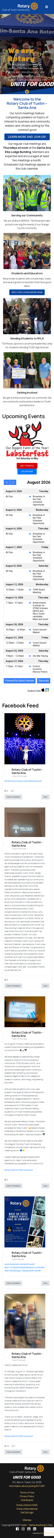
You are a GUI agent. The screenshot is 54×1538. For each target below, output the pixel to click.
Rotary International (27, 1508)
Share (45, 797)
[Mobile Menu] (46, 6)
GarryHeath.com (47, 1533)
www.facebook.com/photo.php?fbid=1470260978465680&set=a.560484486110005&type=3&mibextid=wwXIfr (24, 1267)
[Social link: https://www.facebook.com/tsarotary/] (18, 1529)
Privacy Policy (27, 1496)
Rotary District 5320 (27, 1505)
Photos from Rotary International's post (23, 781)
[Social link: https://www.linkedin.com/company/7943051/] (36, 1529)
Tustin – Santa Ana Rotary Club (36, 1525)
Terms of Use (27, 1492)
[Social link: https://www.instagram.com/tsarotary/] (24, 1529)
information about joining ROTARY (27, 1486)
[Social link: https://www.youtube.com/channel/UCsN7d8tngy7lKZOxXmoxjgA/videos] (30, 1529)
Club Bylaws (27, 1500)
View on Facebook (13, 797)
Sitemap (27, 1520)
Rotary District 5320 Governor (18, 1170)
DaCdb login (27, 1512)
